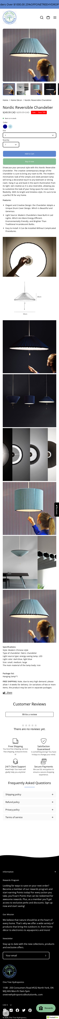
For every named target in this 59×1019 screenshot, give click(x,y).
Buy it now (29, 161)
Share (9, 692)
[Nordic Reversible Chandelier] (9, 89)
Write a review (29, 714)
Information (8, 871)
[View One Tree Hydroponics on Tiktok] (11, 1010)
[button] (41, 17)
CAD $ (5, 1005)
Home (5, 100)
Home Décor (16, 100)
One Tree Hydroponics (13, 982)
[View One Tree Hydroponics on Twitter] (24, 1010)
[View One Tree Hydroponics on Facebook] (17, 1010)
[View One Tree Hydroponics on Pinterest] (30, 1010)
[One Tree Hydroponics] (9, 17)
